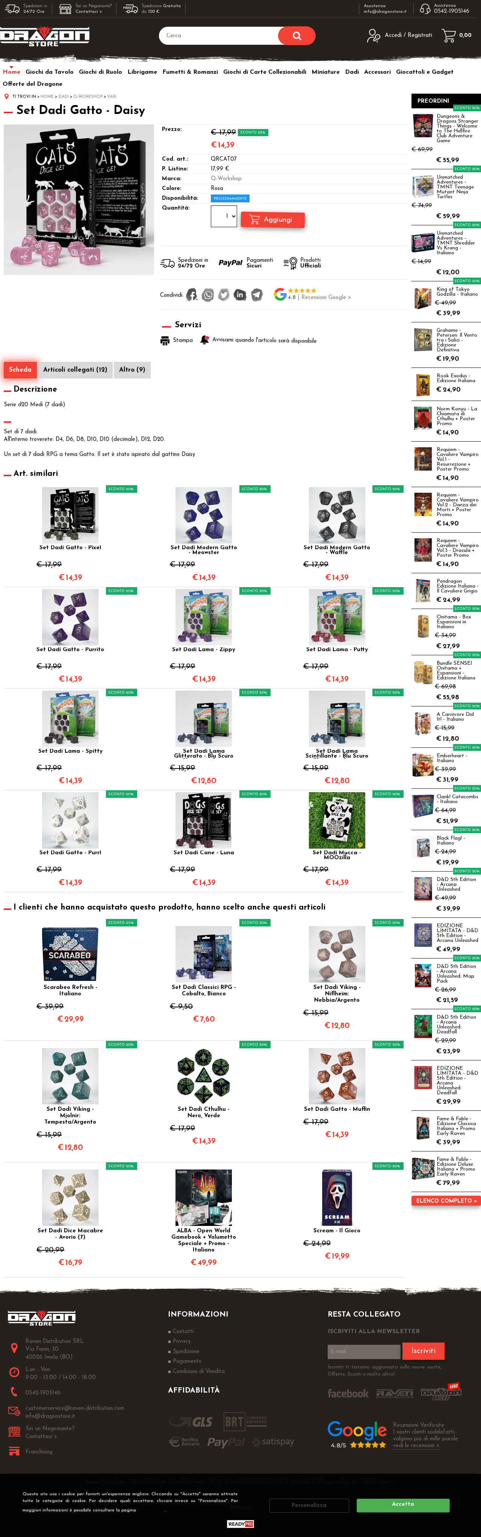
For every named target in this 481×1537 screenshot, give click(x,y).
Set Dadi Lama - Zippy (203, 650)
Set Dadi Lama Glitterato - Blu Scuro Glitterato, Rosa (203, 754)
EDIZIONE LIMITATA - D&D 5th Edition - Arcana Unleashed (457, 933)
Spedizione (186, 1352)
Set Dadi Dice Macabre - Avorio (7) (70, 1234)
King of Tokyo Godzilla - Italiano (457, 292)
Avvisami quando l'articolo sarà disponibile (264, 340)
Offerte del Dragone (32, 84)
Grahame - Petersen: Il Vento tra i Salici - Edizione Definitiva (457, 340)
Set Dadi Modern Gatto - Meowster (204, 550)
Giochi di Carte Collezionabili (264, 72)
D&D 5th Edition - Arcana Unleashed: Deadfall (456, 1024)
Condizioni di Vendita (199, 1371)
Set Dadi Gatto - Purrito (70, 650)
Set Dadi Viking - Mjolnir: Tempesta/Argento (70, 1116)
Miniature (326, 72)
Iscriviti (423, 1351)
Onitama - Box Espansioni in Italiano (454, 622)
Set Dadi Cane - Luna (204, 853)
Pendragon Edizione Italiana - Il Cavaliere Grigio (458, 586)
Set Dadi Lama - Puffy (337, 650)
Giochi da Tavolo (50, 72)
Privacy (153, 1510)
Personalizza (309, 1505)
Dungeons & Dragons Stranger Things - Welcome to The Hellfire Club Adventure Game (457, 128)
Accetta (403, 1504)
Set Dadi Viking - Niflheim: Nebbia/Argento (337, 994)
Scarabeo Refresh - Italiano (70, 991)
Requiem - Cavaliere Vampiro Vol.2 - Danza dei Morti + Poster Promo (458, 505)
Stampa (183, 340)
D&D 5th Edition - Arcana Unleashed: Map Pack (456, 974)
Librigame (142, 72)
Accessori (377, 72)
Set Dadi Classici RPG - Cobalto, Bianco (204, 991)
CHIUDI (470, 1484)
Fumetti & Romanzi (190, 72)
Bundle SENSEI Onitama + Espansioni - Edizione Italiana (456, 670)
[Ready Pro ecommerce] (240, 1524)
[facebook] (192, 295)
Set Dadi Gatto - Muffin (337, 1109)
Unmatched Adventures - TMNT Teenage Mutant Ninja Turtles (455, 187)
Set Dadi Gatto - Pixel (70, 548)
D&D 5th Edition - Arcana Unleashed (456, 884)
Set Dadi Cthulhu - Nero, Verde (204, 1113)
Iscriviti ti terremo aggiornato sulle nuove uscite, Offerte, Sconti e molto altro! (385, 1371)
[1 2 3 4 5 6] (225, 217)
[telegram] (257, 295)
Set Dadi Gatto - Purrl (70, 853)
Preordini (433, 101)
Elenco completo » (446, 1201)
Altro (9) (132, 370)
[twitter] (224, 295)
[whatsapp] (207, 295)
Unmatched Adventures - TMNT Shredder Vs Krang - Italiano (456, 243)
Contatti (183, 1332)
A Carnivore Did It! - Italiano (455, 717)
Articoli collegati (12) (75, 370)
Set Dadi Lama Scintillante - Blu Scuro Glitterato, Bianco (337, 754)
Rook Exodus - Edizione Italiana (456, 378)
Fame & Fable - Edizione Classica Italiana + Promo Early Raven (456, 1126)
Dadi (352, 72)
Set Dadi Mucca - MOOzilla (337, 855)
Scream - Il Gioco (336, 1231)
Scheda (20, 370)
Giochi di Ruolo (100, 72)
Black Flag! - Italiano (451, 841)
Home (11, 72)
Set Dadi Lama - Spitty (70, 751)
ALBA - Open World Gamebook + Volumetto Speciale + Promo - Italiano (203, 1240)
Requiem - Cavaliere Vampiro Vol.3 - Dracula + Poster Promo (458, 548)
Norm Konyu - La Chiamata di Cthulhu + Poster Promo (457, 416)
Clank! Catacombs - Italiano (457, 799)
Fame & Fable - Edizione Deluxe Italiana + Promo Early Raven (456, 1167)
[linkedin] (240, 295)
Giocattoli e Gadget (425, 72)
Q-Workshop (226, 179)
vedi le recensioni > (416, 1446)
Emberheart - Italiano (452, 758)
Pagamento (187, 1361)
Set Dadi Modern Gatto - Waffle (337, 550)
